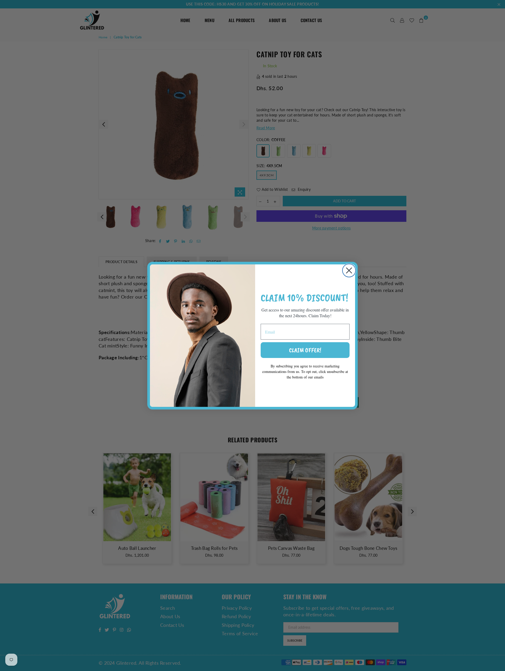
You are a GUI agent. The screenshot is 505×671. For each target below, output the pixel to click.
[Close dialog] (349, 270)
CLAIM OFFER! (305, 350)
